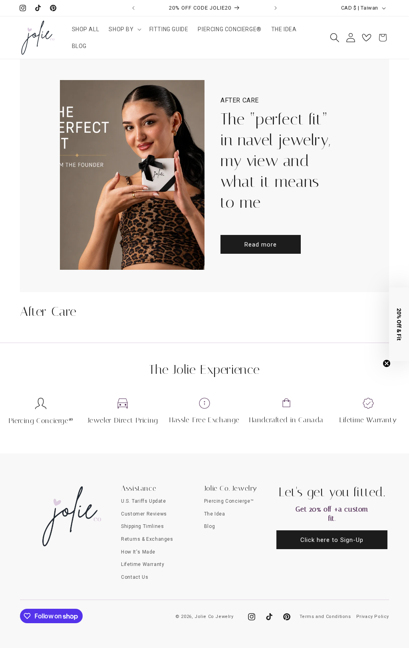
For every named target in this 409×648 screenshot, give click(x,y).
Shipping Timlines (142, 526)
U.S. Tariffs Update (143, 501)
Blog (209, 526)
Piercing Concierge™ (229, 501)
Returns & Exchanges (147, 539)
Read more (260, 244)
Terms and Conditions (325, 616)
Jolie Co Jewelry (214, 616)
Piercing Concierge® (41, 420)
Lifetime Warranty (368, 419)
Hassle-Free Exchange (204, 419)
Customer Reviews (144, 514)
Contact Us (134, 577)
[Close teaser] (387, 363)
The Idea (214, 514)
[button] (124, 29)
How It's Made (138, 552)
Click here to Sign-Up (331, 540)
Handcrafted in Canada (286, 419)
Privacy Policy (372, 616)
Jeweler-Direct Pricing (122, 420)
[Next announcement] (275, 8)
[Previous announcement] (133, 8)
